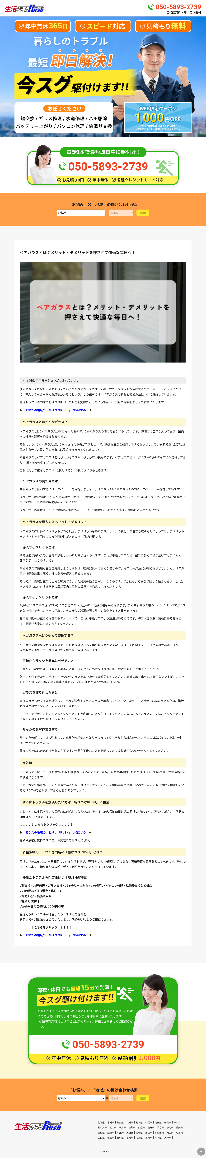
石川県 (122, 1127)
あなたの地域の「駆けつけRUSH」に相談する (55, 410)
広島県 (179, 1132)
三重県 (101, 1132)
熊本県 (158, 1137)
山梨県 (141, 1127)
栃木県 (139, 1122)
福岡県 (129, 1137)
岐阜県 (160, 1127)
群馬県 (148, 1122)
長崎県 (148, 1137)
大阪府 (129, 1132)
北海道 (101, 1122)
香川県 (120, 1137)
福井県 (132, 1127)
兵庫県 (139, 1132)
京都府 (120, 1132)
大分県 (167, 1137)
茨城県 (129, 1122)
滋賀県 (110, 1132)
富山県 (113, 1127)
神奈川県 (102, 1127)
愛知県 (179, 1127)
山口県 (101, 1137)
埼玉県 (158, 1122)
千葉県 (167, 1122)
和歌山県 (159, 1132)
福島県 (120, 1122)
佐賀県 (139, 1137)
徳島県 (110, 1137)
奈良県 (148, 1132)
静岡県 (170, 1127)
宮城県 (110, 1122)
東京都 (177, 1122)
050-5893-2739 (178, 7)
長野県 (151, 1127)
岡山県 (170, 1132)
